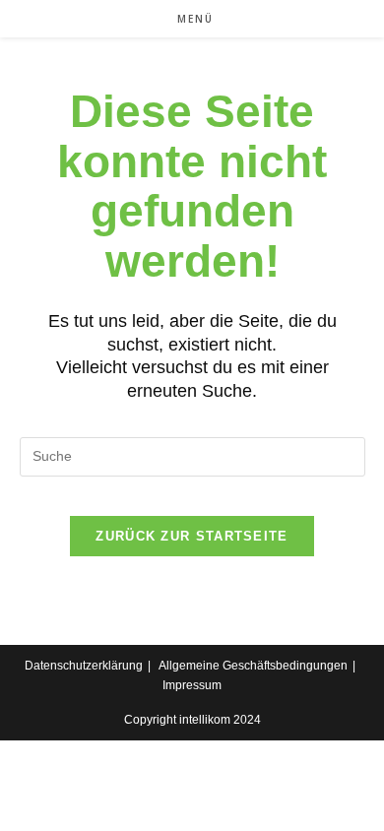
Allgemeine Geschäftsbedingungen (253, 665)
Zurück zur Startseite (192, 536)
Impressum (192, 685)
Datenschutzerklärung (84, 665)
